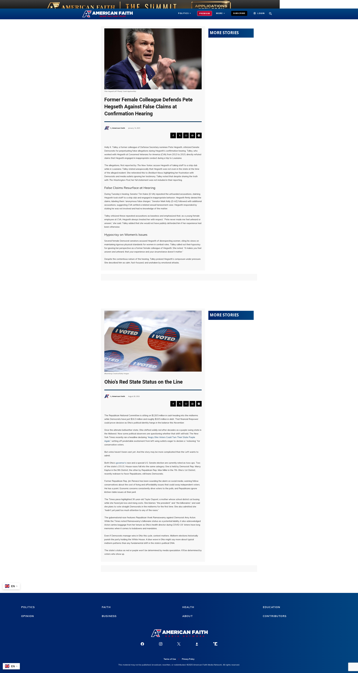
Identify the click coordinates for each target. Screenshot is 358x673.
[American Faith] (107, 128)
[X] (179, 135)
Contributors (275, 616)
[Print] (192, 135)
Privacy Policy (188, 659)
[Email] (186, 135)
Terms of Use (170, 659)
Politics (28, 607)
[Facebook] (173, 135)
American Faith (118, 128)
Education (271, 607)
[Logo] (111, 14)
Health (188, 607)
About (187, 616)
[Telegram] (199, 135)
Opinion (27, 616)
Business (109, 616)
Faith (106, 607)
